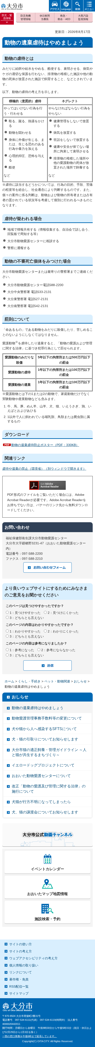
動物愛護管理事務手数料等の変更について (47, 718)
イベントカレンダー (47, 869)
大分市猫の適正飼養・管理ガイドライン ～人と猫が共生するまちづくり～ (49, 752)
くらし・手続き (29, 681)
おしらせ (80, 681)
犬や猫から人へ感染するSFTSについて (44, 729)
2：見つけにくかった (63, 613)
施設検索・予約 (47, 919)
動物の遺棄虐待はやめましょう (37, 708)
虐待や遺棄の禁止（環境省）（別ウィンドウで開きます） (44, 468)
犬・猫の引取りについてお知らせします (45, 739)
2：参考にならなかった (58, 650)
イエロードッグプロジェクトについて (43, 765)
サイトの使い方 (20, 944)
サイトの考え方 (20, 951)
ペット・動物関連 (57, 681)
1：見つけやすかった (25, 613)
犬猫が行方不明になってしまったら (41, 802)
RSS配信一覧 (19, 986)
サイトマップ (19, 993)
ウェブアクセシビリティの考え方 (33, 958)
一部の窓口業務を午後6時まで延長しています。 (29, 1036)
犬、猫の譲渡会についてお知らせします (45, 812)
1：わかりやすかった (25, 631)
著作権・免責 (19, 979)
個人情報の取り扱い (23, 965)
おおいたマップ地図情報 (47, 894)
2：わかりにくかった (63, 631)
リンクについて (20, 972)
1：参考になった (22, 650)
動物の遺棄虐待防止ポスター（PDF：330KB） (45, 445)
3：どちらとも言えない (27, 618)
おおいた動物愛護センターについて (41, 776)
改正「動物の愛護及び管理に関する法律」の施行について (49, 788)
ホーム (9, 681)
